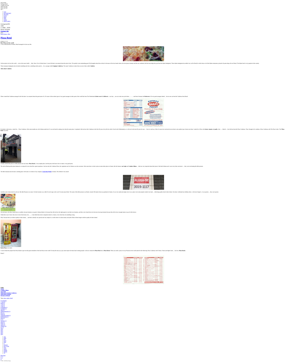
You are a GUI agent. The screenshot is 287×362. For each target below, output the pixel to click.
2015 (2, 330)
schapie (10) (3, 326)
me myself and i (7, 13)
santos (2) (3, 325)
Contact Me (5, 31)
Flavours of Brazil (5, 295)
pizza (4, 298)
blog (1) (2, 312)
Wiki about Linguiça (6, 294)
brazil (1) (3, 303)
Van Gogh (3, 291)
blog (5, 339)
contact (5, 20)
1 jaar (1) (3, 306)
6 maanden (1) (4, 307)
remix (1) (3, 323)
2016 (2, 329)
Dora (5, 342)
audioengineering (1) (5, 311)
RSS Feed (3, 355)
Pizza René (6, 37)
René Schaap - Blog (5, 34)
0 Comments (4, 300)
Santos (2, 289)
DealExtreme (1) (4, 316)
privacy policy (7, 21)
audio (5, 338)
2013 (2, 333)
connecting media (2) (6, 315)
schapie (5, 350)
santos (8, 298)
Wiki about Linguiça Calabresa (9, 293)
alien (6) (2, 310)
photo (5, 17)
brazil (11, 298)
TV (4, 353)
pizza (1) (3, 322)
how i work (6, 346)
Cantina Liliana (5, 290)
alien (5, 336)
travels (5, 16)
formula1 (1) (4, 321)
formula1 (6, 345)
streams (5, 351)
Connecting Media (46, 171)
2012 (2, 334)
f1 (4, 343)
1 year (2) (3, 302)
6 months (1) (4, 308)
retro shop (6, 14)
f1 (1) (2, 319)
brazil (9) (3, 314)
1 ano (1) (3, 304)
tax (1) (2, 327)
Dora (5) (3, 318)
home (5, 11)
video (5, 18)
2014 (2, 331)
